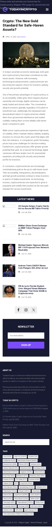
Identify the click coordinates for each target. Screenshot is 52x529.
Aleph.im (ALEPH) (20, 456)
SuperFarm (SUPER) (21, 495)
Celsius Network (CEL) (10, 468)
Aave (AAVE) (7, 456)
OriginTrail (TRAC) (26, 483)
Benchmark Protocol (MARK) (27, 460)
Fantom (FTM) (8, 479)
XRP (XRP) (18, 510)
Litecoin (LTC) (7, 483)
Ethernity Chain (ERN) (37, 476)
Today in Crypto (23, 522)
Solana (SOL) (7, 495)
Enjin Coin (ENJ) (8, 476)
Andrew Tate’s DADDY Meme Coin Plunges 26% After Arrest (33, 266)
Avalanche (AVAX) (9, 460)
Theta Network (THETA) (25, 502)
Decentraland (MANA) (10, 472)
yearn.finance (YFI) (31, 510)
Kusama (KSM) (34, 479)
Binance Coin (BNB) (10, 464)
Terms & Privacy (36, 522)
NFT (16, 483)
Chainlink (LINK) (26, 468)
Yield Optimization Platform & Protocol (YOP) (18, 514)
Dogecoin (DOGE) (26, 472)
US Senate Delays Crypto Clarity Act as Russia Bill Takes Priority (33, 207)
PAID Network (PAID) (10, 487)
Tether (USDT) (35, 498)
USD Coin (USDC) (36, 506)
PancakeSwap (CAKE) (26, 487)
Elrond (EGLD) (39, 472)
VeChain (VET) (8, 510)
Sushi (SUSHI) (35, 495)
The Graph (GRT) (9, 502)
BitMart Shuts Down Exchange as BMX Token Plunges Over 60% (32, 228)
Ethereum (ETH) (22, 476)
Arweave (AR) (33, 456)
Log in (45, 522)
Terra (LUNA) (7, 498)
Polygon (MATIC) (24, 491)
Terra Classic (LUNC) (21, 498)
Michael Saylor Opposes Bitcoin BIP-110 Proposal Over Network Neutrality (33, 247)
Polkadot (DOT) (41, 487)
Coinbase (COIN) (39, 468)
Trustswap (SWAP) (9, 506)
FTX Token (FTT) (21, 479)
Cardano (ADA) (36, 464)
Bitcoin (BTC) (23, 464)
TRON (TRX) (39, 502)
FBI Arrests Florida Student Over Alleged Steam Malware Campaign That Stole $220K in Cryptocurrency (32, 290)
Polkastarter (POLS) (9, 491)
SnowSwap (36, 491)
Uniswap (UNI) (23, 506)
